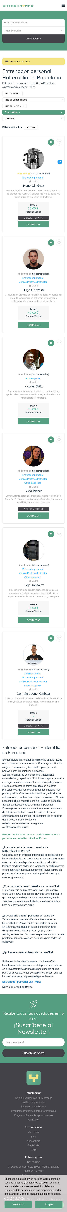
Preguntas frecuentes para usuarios (33, 1115)
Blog (33, 1136)
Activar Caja (33, 1141)
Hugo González (33, 290)
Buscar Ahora (33, 38)
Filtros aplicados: (12, 127)
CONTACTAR (33, 224)
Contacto (33, 1119)
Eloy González (33, 585)
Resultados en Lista (19, 61)
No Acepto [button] (18, 1204)
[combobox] (33, 30)
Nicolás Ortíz (33, 386)
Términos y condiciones (33, 1106)
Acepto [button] (49, 1204)
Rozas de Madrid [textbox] (12, 30)
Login (33, 1149)
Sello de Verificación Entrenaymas (33, 1098)
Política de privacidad (33, 1102)
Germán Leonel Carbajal (33, 693)
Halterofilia (31, 127)
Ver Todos (33, 1132)
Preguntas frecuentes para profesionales (33, 1111)
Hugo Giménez (33, 185)
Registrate (33, 1145)
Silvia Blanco (34, 491)
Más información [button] (14, 1197)
